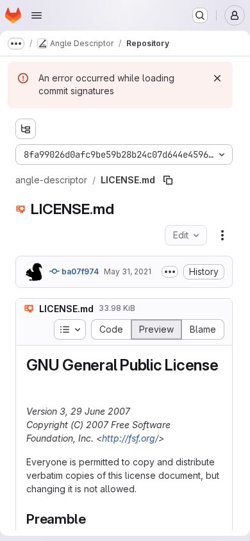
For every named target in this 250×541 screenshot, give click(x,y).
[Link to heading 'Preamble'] (92, 519)
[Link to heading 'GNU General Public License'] (34, 384)
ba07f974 (79, 271)
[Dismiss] (217, 78)
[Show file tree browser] (25, 129)
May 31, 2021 (127, 271)
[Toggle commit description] (170, 272)
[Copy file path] (168, 180)
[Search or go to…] (200, 15)
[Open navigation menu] (36, 15)
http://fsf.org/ (130, 438)
